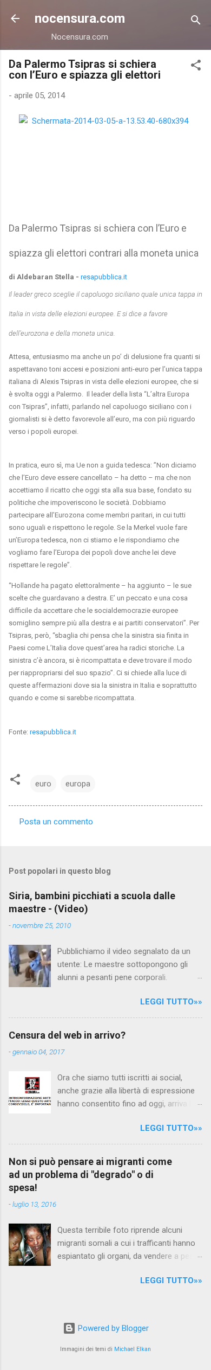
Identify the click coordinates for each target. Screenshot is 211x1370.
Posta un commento (56, 822)
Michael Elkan (132, 1349)
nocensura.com (80, 18)
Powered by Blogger (112, 1328)
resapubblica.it (104, 277)
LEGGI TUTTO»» (171, 1002)
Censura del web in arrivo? (67, 1035)
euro (43, 784)
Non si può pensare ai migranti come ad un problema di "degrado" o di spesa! (90, 1174)
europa (77, 784)
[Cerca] (195, 22)
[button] (195, 67)
